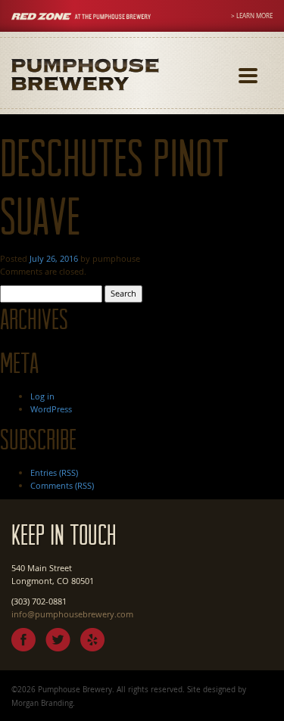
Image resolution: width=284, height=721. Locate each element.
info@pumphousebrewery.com (72, 614)
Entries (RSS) (54, 472)
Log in (42, 396)
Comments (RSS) (62, 485)
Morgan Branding (42, 703)
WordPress (51, 409)
